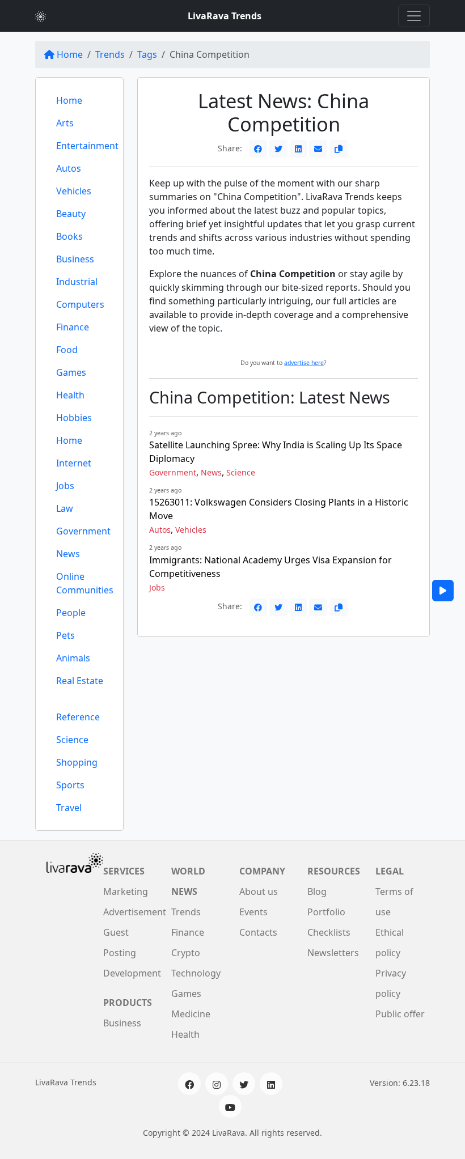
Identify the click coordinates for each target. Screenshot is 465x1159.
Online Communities (84, 583)
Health (70, 395)
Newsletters (333, 952)
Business (75, 259)
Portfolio (326, 912)
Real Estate (79, 680)
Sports (70, 785)
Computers (80, 304)
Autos (68, 168)
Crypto (185, 952)
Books (69, 236)
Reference (78, 717)
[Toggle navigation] (414, 16)
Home (70, 54)
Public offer (400, 1014)
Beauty (71, 213)
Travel (69, 807)
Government (83, 531)
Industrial (77, 281)
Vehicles (73, 191)
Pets (65, 635)
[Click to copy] (338, 149)
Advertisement (134, 912)
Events (253, 912)
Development (132, 973)
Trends (110, 54)
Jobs (65, 485)
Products (127, 1002)
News (68, 553)
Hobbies (74, 417)
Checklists (328, 932)
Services (124, 871)
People (71, 612)
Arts (65, 123)
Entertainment (87, 145)
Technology (196, 973)
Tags (147, 54)
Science (72, 739)
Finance (72, 327)
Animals (73, 658)
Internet (73, 463)
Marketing (125, 891)
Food (67, 349)
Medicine (190, 1014)
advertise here (304, 363)
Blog (317, 891)
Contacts (258, 932)
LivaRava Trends (224, 16)
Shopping (77, 762)
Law (64, 508)
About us (258, 891)
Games (71, 372)
